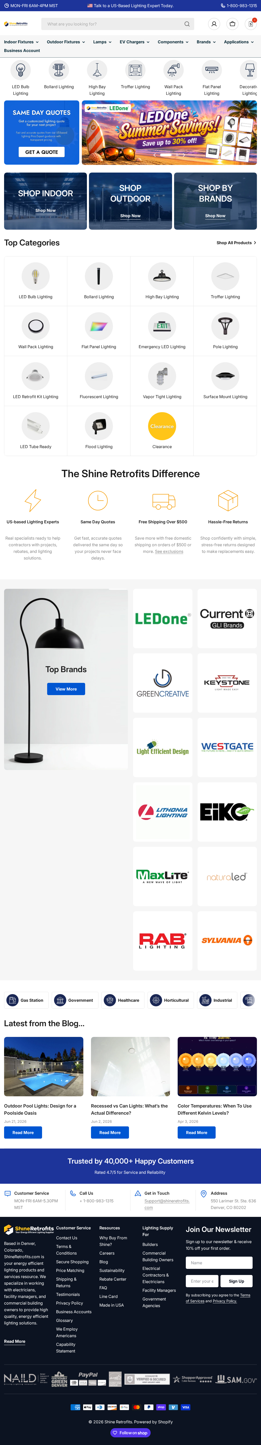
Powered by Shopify (153, 1421)
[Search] (187, 24)
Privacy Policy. (225, 1301)
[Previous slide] (155, 155)
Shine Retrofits (118, 1421)
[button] (166, 155)
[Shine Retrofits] (162, 618)
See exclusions (169, 551)
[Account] (214, 24)
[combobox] (117, 24)
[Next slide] (184, 155)
